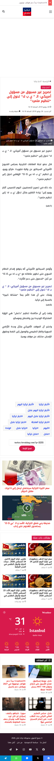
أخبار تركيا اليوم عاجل (38, 410)
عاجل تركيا (32, 434)
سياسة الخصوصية (31, 742)
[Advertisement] (27, 47)
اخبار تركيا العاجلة (39, 422)
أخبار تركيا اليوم (25, 404)
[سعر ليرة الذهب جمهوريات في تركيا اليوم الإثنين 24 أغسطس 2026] (40, 549)
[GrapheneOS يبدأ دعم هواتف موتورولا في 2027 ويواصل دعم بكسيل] (13, 671)
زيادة (7, 428)
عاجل (46, 434)
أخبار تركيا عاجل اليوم (38, 416)
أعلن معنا (11, 742)
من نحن (19, 742)
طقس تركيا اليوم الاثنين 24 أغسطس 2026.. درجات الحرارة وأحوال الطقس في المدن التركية (15, 563)
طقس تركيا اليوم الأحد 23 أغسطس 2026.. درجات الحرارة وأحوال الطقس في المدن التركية (14, 594)
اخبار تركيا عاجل (17, 422)
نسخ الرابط (27, 448)
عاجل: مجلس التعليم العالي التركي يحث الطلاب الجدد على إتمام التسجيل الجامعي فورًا (41, 718)
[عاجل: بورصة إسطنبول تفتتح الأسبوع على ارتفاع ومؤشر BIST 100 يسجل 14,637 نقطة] (40, 671)
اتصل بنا (43, 742)
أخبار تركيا (37, 81)
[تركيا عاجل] (27, 12)
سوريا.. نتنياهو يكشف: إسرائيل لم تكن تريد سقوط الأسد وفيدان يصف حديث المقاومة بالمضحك (14, 718)
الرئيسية (46, 81)
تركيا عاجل (21, 428)
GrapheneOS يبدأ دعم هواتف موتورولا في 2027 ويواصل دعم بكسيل (14, 684)
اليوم (45, 428)
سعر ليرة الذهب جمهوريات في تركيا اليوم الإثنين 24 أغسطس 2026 (40, 561)
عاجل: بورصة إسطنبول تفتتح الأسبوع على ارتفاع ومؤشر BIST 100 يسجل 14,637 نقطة (41, 685)
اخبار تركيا (17, 416)
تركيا (35, 428)
